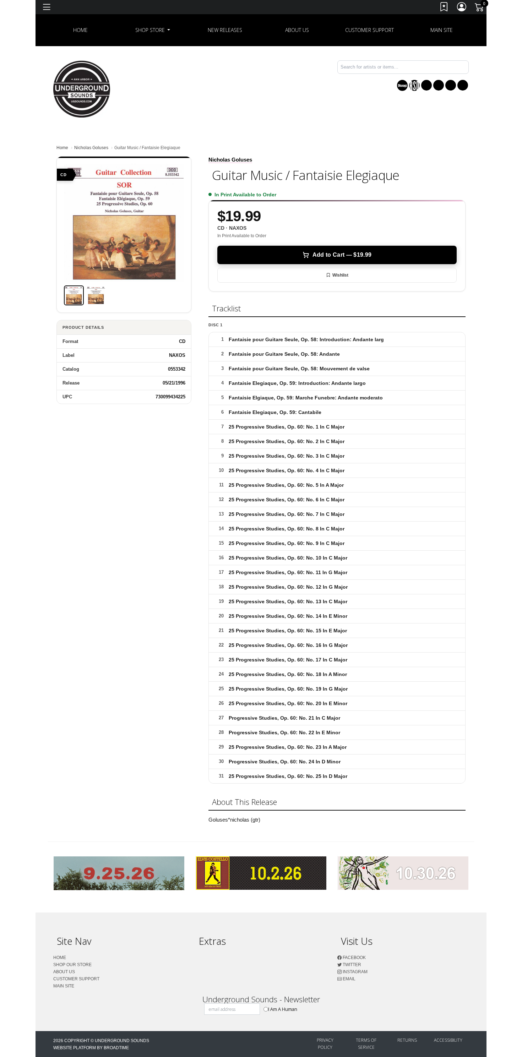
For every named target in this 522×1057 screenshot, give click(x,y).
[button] (153, 30)
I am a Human (282, 1009)
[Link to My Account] (462, 8)
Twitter (351, 964)
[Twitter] (439, 85)
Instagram (355, 971)
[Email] (463, 85)
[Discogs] (402, 85)
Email (348, 978)
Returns (407, 1040)
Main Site (441, 30)
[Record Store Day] (414, 85)
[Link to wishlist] (444, 8)
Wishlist (340, 275)
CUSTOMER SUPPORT (369, 30)
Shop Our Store (72, 964)
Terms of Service (366, 1043)
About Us (297, 30)
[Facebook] (426, 85)
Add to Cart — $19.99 (341, 255)
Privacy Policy (325, 1043)
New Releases (225, 30)
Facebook (354, 957)
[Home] (81, 88)
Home (62, 147)
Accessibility (448, 1040)
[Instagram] (451, 85)
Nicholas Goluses (91, 147)
